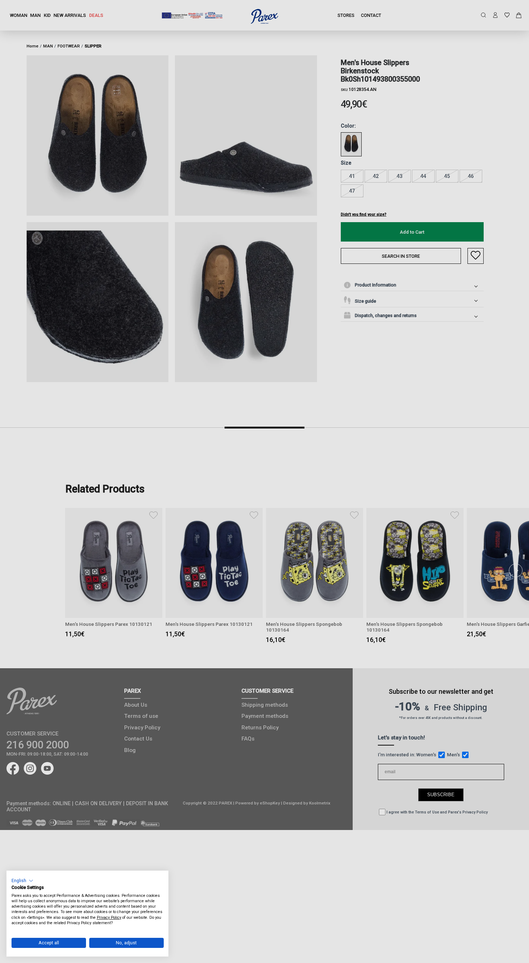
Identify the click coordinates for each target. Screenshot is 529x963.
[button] (22, 880)
